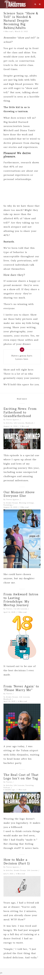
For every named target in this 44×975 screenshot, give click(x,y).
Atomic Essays (12, 503)
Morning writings (26, 503)
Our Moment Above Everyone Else (19, 494)
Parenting (7, 505)
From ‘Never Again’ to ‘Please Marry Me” (21, 688)
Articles (9, 423)
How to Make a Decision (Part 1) (16, 861)
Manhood (29, 423)
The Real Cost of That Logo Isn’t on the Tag (20, 776)
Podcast (6, 788)
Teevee (9, 609)
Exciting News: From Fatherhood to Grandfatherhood (20, 412)
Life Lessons (19, 423)
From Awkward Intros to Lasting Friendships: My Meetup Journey (20, 599)
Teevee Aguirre (12, 420)
